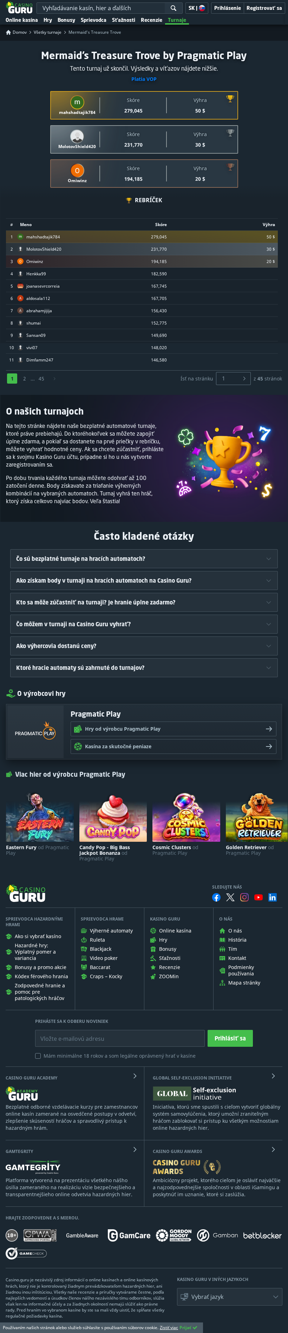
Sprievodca (93, 20)
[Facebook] (216, 897)
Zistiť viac (169, 1328)
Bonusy (66, 20)
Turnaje (177, 20)
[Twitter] (230, 897)
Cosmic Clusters (175, 850)
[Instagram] (244, 897)
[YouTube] (258, 897)
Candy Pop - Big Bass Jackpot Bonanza (104, 853)
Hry (48, 20)
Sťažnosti (123, 20)
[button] (229, 1297)
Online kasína (22, 20)
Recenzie (151, 20)
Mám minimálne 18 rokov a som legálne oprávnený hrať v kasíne (120, 1055)
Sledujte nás (227, 887)
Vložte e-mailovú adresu (65, 1033)
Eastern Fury (37, 850)
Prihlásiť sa (230, 1038)
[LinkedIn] (272, 897)
